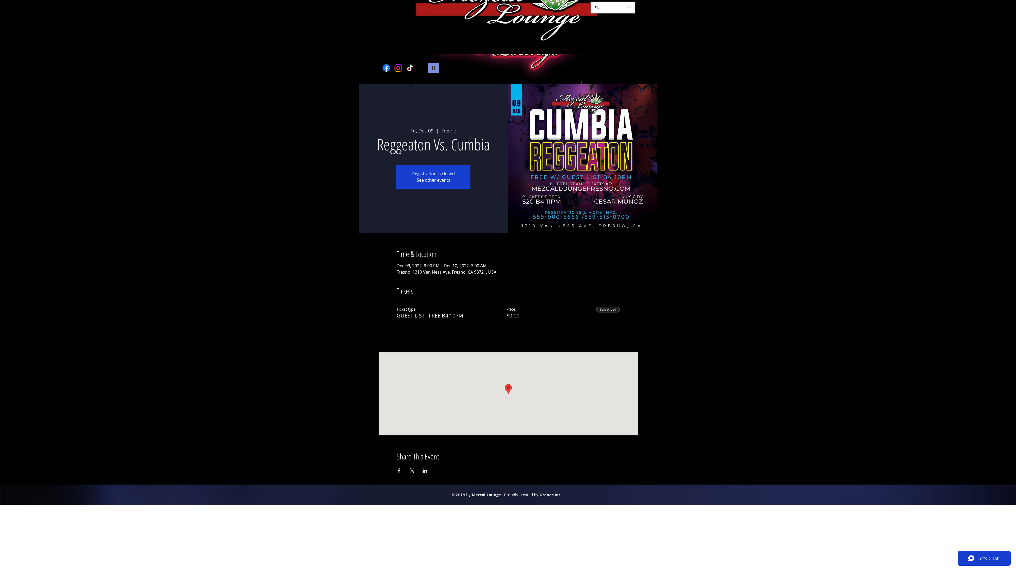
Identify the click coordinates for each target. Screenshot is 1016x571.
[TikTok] (410, 68)
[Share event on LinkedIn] (425, 470)
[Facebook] (386, 68)
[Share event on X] (412, 470)
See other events (433, 180)
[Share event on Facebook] (399, 470)
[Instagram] (398, 68)
